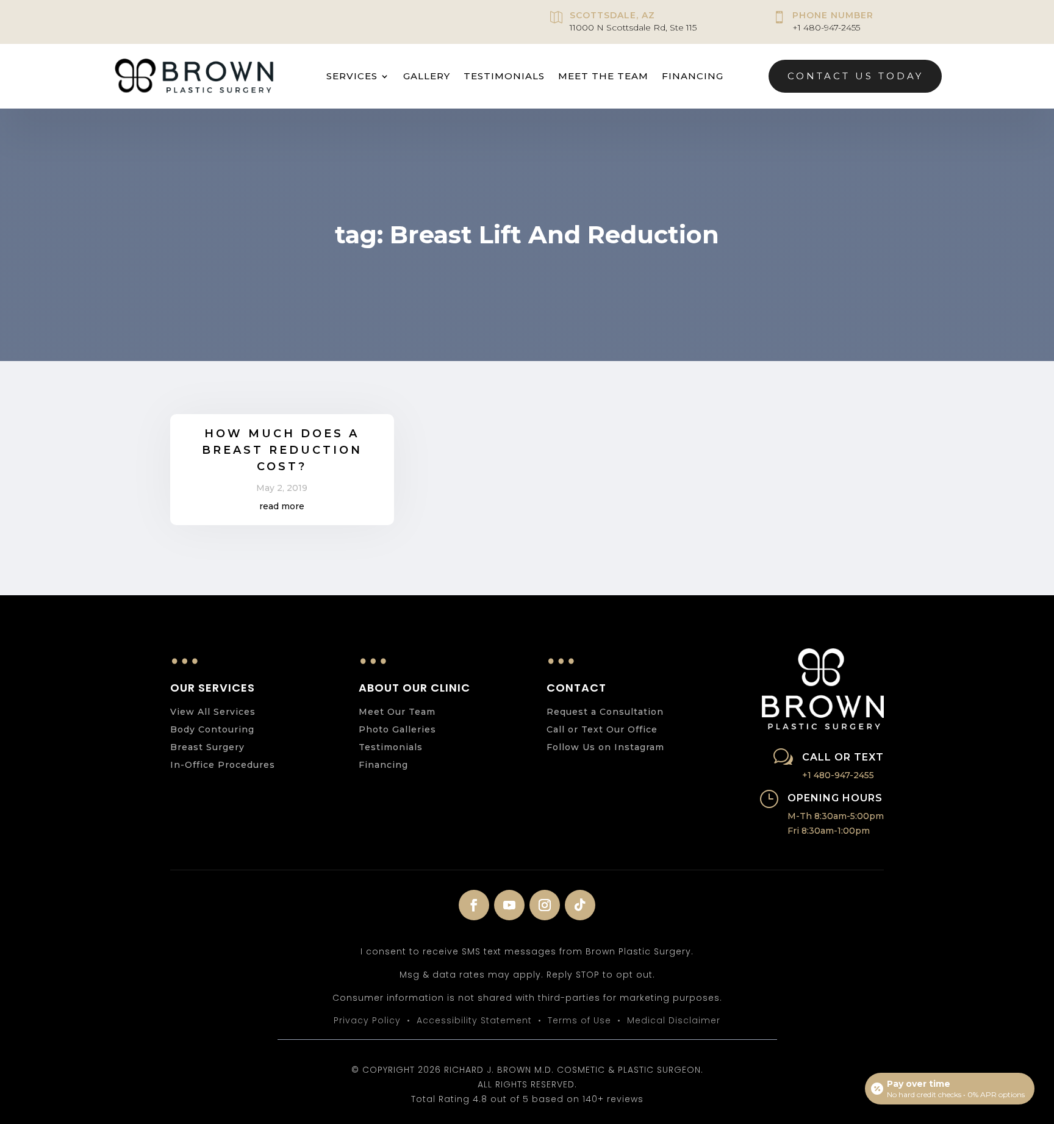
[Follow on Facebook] (474, 905)
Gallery (426, 76)
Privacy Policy (367, 1020)
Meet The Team (603, 76)
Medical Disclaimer (673, 1020)
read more (281, 506)
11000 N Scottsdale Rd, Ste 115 (633, 27)
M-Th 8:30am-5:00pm (835, 816)
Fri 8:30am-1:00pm (828, 830)
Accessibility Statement (474, 1020)
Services (352, 76)
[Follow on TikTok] (580, 905)
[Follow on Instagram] (544, 905)
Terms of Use (579, 1020)
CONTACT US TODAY (855, 76)
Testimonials (504, 76)
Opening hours (835, 798)
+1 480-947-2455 (826, 27)
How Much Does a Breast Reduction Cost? (282, 450)
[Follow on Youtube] (509, 905)
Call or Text (843, 757)
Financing (692, 76)
